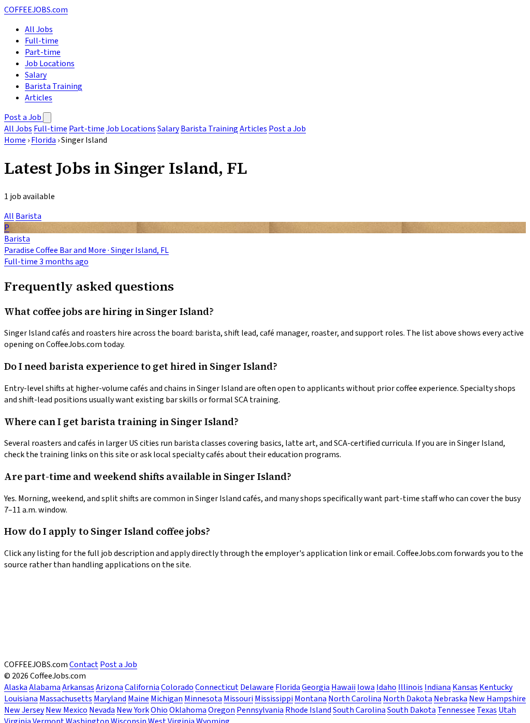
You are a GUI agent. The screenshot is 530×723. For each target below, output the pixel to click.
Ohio (159, 710)
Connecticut (217, 687)
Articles (38, 97)
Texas (487, 710)
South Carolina (359, 710)
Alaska (15, 687)
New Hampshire (497, 698)
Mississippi (274, 698)
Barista (28, 216)
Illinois (410, 687)
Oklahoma (188, 710)
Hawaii (343, 687)
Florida (43, 140)
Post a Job (23, 117)
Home (15, 140)
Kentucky (495, 687)
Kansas (465, 687)
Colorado (177, 687)
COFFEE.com (36, 10)
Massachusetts (65, 698)
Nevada (102, 710)
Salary (36, 75)
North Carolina (354, 698)
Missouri (238, 698)
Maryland (110, 698)
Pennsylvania (260, 710)
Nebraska (450, 698)
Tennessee (456, 710)
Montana (311, 698)
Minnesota (203, 698)
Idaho (386, 687)
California (142, 687)
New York (132, 710)
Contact (83, 664)
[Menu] (47, 117)
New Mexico (66, 710)
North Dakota (407, 698)
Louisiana (21, 698)
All (9, 216)
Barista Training (53, 86)
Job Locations (50, 63)
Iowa (366, 687)
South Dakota (411, 710)
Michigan (167, 698)
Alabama (45, 687)
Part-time (43, 52)
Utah (507, 710)
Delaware (257, 687)
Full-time (41, 41)
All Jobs (39, 29)
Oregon (221, 710)
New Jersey (24, 710)
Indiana (437, 687)
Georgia (316, 687)
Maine (138, 698)
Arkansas (78, 687)
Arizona (109, 687)
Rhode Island (308, 710)
